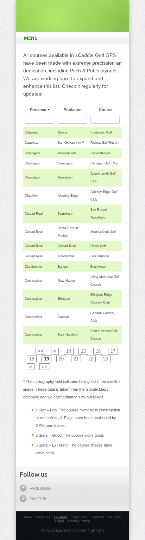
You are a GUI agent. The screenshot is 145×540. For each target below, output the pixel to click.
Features (43, 517)
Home (27, 517)
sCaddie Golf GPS (72, 14)
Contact (98, 517)
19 (46, 359)
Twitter (38, 499)
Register (114, 517)
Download (79, 517)
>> (45, 366)
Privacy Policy (79, 521)
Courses (61, 517)
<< (41, 351)
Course (105, 110)
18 (31, 359)
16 (98, 351)
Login (59, 521)
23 (105, 359)
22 (90, 359)
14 (68, 351)
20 (61, 359)
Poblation (73, 110)
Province (38, 110)
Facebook (40, 488)
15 (83, 351)
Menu (31, 37)
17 (113, 351)
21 (76, 359)
